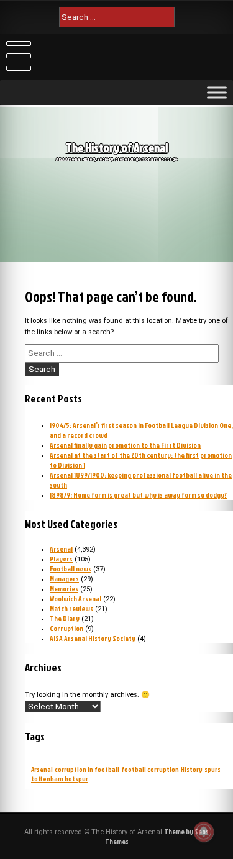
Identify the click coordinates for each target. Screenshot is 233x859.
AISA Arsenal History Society (92, 638)
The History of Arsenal (117, 148)
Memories (64, 589)
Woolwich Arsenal (75, 599)
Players (61, 559)
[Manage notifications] (204, 832)
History (192, 769)
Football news (70, 569)
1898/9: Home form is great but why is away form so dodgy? (138, 495)
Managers (64, 579)
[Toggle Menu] (217, 92)
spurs (212, 769)
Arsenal (61, 549)
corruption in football (87, 769)
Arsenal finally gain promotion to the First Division (125, 445)
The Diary (65, 619)
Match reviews (71, 609)
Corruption (66, 629)
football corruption (150, 769)
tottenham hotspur (59, 778)
